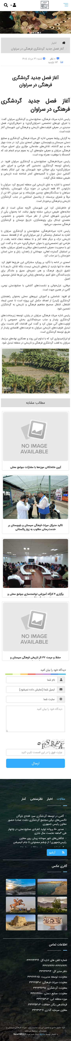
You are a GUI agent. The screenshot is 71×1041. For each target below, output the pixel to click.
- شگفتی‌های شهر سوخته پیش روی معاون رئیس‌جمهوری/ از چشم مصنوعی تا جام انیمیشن (39, 827)
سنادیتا (42, 1034)
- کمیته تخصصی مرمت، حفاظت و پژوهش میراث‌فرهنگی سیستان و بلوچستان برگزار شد (42, 836)
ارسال (35, 763)
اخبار (53, 43)
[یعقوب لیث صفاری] (21, 905)
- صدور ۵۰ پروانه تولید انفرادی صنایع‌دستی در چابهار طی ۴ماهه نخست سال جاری (37, 818)
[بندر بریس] (52, 887)
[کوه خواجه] (21, 887)
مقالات (61, 798)
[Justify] (13, 5)
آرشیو (52, 852)
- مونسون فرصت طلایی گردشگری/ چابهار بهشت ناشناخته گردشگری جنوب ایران (39, 845)
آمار (23, 798)
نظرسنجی (36, 798)
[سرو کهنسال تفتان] (52, 905)
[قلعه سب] (21, 922)
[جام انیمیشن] (52, 922)
